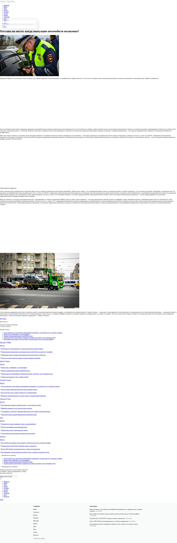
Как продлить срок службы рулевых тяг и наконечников (19, 392)
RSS (1, 345)
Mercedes (6, 5)
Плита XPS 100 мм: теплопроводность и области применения (20, 449)
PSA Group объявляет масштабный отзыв (14, 427)
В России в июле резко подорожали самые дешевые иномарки (20, 358)
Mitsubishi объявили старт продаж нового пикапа (16, 408)
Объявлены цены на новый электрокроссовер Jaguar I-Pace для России (23, 355)
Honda (6, 15)
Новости (2, 436)
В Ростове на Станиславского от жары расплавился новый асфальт (22, 349)
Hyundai (6, 12)
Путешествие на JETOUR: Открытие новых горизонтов (18, 446)
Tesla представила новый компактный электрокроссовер (19, 414)
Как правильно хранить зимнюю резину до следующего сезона (21, 405)
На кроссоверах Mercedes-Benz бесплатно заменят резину (19, 389)
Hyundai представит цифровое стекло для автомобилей (18, 424)
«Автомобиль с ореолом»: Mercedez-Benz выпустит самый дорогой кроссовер (25, 411)
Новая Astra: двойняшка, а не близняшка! (17, 334)
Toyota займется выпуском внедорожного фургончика (18, 433)
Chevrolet (6, 17)
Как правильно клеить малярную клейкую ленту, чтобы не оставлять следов (25, 452)
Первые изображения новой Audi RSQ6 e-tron (18, 336)
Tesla (5, 8)
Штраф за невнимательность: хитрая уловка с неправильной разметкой (23, 396)
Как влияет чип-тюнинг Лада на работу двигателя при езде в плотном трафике (28, 339)
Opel (5, 18)
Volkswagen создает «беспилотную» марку (14, 430)
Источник (3, 318)
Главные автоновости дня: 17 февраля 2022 (14, 377)
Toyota (6, 13)
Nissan (6, 10)
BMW (5, 7)
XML (1, 499)
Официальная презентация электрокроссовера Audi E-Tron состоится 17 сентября (26, 352)
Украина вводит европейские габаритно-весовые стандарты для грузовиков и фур (29, 337)
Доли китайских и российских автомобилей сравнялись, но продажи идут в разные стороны (33, 332)
